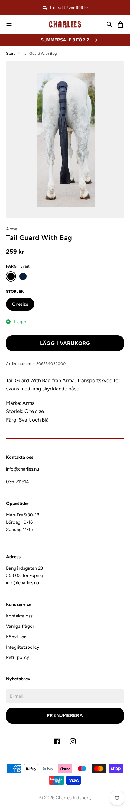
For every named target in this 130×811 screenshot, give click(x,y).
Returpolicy (17, 657)
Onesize (20, 304)
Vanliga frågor (20, 626)
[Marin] (23, 276)
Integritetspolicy (22, 647)
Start (10, 53)
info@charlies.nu (22, 469)
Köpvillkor (16, 637)
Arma (12, 229)
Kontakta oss (19, 616)
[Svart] (11, 276)
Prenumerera (65, 715)
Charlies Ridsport (73, 797)
